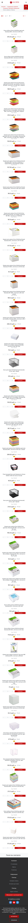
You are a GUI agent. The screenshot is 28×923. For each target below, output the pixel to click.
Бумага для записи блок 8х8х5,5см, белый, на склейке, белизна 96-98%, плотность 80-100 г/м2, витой (14, 423)
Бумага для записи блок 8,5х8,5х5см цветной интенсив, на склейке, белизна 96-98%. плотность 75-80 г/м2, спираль (14, 84)
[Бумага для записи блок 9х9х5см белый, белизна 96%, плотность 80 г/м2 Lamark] (14, 179)
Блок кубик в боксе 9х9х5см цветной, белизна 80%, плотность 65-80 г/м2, (14, 812)
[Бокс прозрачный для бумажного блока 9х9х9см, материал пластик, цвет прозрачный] (14, 751)
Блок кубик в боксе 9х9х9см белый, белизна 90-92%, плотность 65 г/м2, (14, 57)
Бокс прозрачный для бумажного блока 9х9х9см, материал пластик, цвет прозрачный (14, 760)
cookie (13, 913)
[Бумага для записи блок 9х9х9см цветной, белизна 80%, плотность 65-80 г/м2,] (14, 777)
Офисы (14, 867)
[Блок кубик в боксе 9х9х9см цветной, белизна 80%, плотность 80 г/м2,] (14, 23)
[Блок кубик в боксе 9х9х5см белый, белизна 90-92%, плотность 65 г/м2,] (14, 621)
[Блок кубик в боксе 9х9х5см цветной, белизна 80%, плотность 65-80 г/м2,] (14, 804)
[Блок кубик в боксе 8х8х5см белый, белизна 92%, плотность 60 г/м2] (14, 597)
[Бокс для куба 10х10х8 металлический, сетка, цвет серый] (14, 362)
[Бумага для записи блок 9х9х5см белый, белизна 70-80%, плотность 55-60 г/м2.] (14, 258)
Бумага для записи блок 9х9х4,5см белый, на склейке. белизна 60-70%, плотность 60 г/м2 (14, 682)
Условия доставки (14, 883)
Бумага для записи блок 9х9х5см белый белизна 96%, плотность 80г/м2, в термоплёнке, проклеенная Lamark (14, 162)
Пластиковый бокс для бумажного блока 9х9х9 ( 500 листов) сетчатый (14, 475)
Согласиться (14, 916)
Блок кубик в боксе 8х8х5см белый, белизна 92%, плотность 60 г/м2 (14, 605)
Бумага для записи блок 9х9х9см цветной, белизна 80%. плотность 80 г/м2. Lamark (14, 449)
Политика (14, 870)
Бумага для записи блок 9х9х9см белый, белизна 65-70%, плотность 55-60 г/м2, (14, 707)
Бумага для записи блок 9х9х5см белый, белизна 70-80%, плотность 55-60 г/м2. (14, 266)
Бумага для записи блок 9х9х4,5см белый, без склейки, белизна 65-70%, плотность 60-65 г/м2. (14, 554)
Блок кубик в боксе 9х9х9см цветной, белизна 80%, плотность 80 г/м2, (14, 31)
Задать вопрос (14, 891)
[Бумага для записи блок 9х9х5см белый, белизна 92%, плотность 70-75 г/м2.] (14, 232)
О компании (14, 864)
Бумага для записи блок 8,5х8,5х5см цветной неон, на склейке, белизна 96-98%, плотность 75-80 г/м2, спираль (14, 110)
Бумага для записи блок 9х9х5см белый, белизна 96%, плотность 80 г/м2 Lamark (14, 187)
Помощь (14, 877)
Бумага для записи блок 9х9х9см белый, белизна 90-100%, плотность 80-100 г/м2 (14, 838)
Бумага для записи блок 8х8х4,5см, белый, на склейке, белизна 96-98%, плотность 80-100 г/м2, (14, 345)
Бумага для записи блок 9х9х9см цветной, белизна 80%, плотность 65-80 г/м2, (14, 785)
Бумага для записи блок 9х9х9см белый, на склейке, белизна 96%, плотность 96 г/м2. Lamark (14, 319)
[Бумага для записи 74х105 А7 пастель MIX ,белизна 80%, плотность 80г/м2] (14, 647)
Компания (14, 860)
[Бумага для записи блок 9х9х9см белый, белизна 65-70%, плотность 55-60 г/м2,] (14, 699)
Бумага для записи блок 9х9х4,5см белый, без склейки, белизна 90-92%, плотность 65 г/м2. (14, 580)
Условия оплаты (14, 880)
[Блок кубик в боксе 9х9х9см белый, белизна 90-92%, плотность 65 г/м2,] (14, 49)
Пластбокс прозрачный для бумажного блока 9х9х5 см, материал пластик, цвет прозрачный (14, 734)
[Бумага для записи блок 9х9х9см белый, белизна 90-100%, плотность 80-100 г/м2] (14, 830)
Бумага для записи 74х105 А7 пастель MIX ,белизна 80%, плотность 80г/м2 (14, 655)
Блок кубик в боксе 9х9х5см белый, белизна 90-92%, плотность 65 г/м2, (14, 629)
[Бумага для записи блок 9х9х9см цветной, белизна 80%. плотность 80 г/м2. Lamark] (14, 441)
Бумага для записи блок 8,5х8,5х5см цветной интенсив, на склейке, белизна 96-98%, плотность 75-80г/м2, (14, 214)
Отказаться (14, 920)
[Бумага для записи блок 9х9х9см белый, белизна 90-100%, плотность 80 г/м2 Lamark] (14, 284)
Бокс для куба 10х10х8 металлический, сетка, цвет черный (14, 501)
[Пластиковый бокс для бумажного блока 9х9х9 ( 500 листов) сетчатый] (14, 467)
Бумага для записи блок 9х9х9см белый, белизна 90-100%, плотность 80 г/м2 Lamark (14, 293)
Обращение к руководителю (14, 895)
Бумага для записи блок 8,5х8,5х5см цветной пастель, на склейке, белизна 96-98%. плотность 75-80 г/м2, (14, 397)
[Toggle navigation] (2, 2)
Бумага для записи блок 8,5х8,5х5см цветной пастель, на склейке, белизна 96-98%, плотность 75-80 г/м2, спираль (14, 136)
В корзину (20, 41)
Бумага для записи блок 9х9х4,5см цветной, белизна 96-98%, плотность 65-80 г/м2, (14, 528)
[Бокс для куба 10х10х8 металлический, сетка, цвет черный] (14, 493)
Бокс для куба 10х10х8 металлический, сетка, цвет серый (14, 370)
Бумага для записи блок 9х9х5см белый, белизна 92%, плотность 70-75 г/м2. (14, 240)
